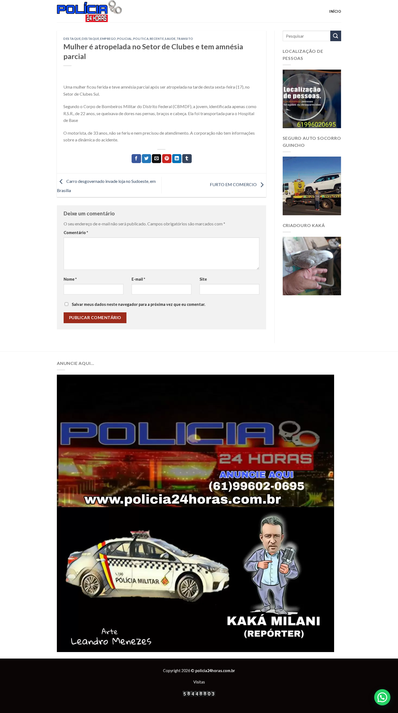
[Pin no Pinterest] (166, 158)
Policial (124, 38)
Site (203, 279)
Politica (141, 38)
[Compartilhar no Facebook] (136, 158)
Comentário (76, 232)
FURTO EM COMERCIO (233, 184)
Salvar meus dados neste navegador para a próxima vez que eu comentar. (138, 304)
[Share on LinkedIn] (176, 158)
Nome (70, 279)
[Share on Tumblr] (186, 158)
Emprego (108, 38)
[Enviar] (335, 36)
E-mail (138, 279)
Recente (157, 38)
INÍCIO (335, 11)
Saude (170, 38)
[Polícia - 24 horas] (98, 11)
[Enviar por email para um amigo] (156, 158)
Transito (185, 38)
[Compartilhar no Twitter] (146, 158)
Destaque (72, 38)
